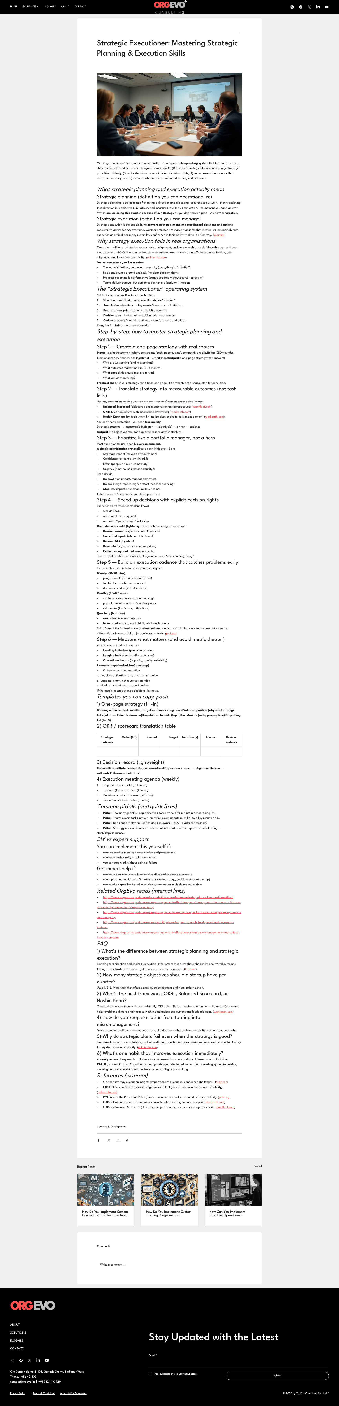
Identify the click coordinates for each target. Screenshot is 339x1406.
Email (153, 1355)
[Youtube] (326, 7)
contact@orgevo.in (22, 1381)
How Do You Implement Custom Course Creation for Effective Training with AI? (105, 1213)
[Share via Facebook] (99, 1140)
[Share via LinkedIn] (118, 1140)
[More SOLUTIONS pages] (38, 7)
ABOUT (15, 1324)
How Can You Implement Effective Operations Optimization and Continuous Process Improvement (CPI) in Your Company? (231, 1213)
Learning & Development (112, 1126)
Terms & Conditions (44, 1393)
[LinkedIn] (318, 7)
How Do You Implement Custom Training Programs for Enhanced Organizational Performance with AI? (169, 1213)
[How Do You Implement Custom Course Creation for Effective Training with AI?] (105, 1190)
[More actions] (239, 32)
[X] (309, 7)
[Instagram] (292, 7)
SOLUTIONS (18, 1332)
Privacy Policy (17, 1393)
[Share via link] (127, 1140)
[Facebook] (301, 7)
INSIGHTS (16, 1340)
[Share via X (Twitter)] (108, 1140)
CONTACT (17, 1348)
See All (258, 1166)
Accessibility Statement (73, 1393)
